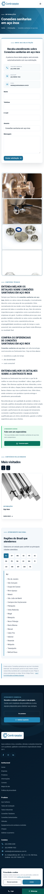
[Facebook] (3, 755)
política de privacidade (23, 877)
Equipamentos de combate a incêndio (13, 825)
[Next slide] (8, 468)
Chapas (3, 829)
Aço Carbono (5, 802)
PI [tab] (34, 561)
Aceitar (32, 882)
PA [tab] (30, 567)
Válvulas (4, 821)
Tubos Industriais (7, 810)
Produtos (4, 775)
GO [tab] (6, 567)
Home (3, 28)
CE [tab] (23, 561)
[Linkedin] (13, 755)
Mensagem (7, 134)
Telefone (7, 102)
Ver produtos (22, 713)
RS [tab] (6, 561)
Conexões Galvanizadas (9, 817)
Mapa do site (5, 786)
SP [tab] (12, 556)
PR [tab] (29, 556)
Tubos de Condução (7, 806)
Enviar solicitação (12, 158)
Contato (4, 782)
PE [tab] (12, 561)
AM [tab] (24, 567)
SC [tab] (35, 556)
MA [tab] (29, 561)
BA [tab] (17, 561)
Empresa (4, 771)
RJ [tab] (6, 556)
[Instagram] (8, 755)
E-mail (6, 113)
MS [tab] (12, 567)
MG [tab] (18, 556)
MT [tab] (18, 567)
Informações (11, 28)
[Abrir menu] (40, 3)
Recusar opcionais (12, 882)
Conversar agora (23, 443)
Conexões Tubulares (8, 813)
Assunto (6, 123)
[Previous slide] (3, 468)
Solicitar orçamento (23, 720)
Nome (6, 92)
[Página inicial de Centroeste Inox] (10, 3)
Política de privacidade (8, 790)
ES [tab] (23, 556)
